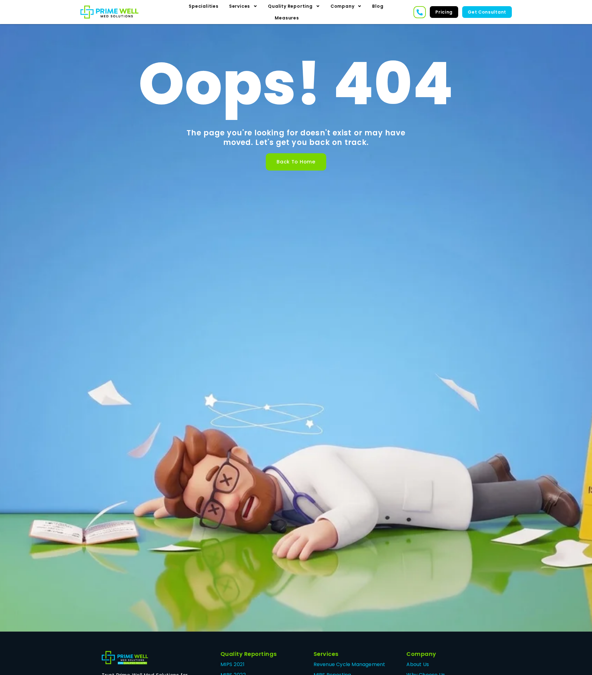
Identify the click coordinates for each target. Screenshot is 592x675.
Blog (377, 6)
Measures (287, 18)
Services (239, 6)
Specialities (204, 6)
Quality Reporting (290, 6)
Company (343, 6)
